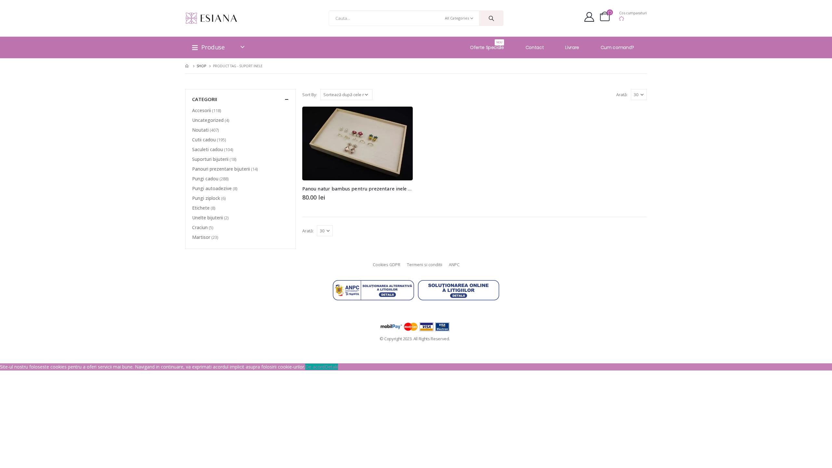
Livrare (572, 47)
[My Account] (589, 18)
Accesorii (201, 110)
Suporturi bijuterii (210, 159)
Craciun (200, 227)
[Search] (491, 18)
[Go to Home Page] (187, 66)
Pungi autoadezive (212, 188)
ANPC (454, 264)
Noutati (200, 130)
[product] (357, 143)
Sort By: (309, 95)
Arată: (622, 95)
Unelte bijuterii (207, 217)
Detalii (331, 367)
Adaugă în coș (402, 117)
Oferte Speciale (487, 45)
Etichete (201, 208)
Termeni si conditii (424, 264)
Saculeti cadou (207, 149)
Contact (535, 47)
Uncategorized (208, 120)
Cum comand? (617, 47)
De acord (315, 367)
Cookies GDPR (386, 264)
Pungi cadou (205, 179)
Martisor (201, 237)
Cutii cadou (204, 139)
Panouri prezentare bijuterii (221, 169)
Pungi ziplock (206, 198)
